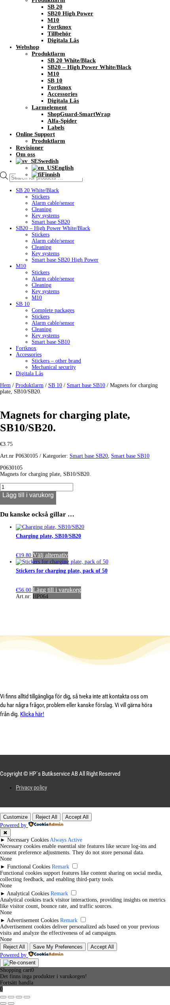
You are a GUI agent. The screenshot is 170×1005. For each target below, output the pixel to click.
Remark (60, 867)
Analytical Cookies (28, 893)
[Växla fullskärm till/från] (11, 997)
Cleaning (41, 209)
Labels (55, 127)
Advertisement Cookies (33, 920)
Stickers (40, 197)
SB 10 (54, 80)
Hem (5, 385)
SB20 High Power (70, 13)
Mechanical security (54, 367)
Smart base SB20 (51, 222)
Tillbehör (59, 33)
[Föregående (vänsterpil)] (3, 1003)
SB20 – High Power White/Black (89, 67)
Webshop (27, 47)
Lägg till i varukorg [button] (57, 589)
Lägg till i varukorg (28, 495)
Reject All (46, 817)
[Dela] (19, 997)
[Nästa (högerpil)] (11, 1003)
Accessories (62, 94)
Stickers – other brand (56, 361)
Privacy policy (31, 787)
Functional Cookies (28, 867)
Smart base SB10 (51, 342)
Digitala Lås (63, 40)
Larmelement (49, 107)
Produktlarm (48, 54)
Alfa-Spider (62, 121)
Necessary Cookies (28, 840)
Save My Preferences (58, 947)
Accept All (77, 817)
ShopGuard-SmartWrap (78, 114)
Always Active (66, 840)
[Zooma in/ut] (3, 997)
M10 (53, 20)
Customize (15, 817)
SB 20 (54, 7)
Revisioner (29, 147)
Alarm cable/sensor (53, 203)
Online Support (35, 134)
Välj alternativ (50, 555)
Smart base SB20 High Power (65, 260)
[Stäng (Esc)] (27, 997)
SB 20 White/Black (71, 60)
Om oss (25, 154)
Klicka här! (32, 714)
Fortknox (59, 27)
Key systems (45, 216)
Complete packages (53, 310)
